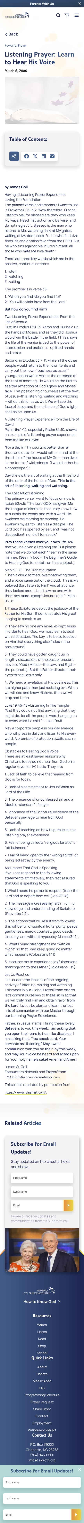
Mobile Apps (42, 1381)
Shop (42, 1346)
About (42, 1367)
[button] (79, 4)
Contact (42, 1416)
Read (42, 1339)
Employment (42, 1423)
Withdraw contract (42, 1430)
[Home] (17, 15)
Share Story (42, 1409)
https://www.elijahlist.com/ (25, 1092)
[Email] (52, 156)
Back (13, 34)
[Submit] (68, 1205)
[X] (35, 156)
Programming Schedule (42, 1395)
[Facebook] (26, 156)
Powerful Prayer (16, 45)
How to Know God (39, 1301)
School (42, 1353)
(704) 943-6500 (42, 1455)
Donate (42, 1374)
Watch (42, 1325)
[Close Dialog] (79, 1469)
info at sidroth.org (42, 1460)
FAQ (42, 1388)
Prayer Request (42, 1402)
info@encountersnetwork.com (37, 1077)
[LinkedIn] (43, 156)
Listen (42, 1332)
